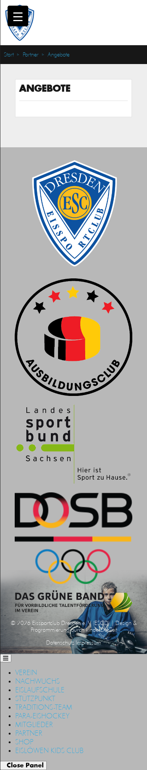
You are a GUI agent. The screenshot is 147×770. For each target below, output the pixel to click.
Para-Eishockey (42, 715)
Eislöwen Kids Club (49, 750)
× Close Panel (23, 765)
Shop (24, 741)
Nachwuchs (37, 681)
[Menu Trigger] (18, 16)
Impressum (88, 642)
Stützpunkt (35, 698)
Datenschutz (60, 642)
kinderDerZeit (101, 629)
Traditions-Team (43, 707)
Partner (30, 54)
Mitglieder (34, 724)
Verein (26, 672)
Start (9, 54)
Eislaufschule (39, 689)
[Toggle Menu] (5, 658)
